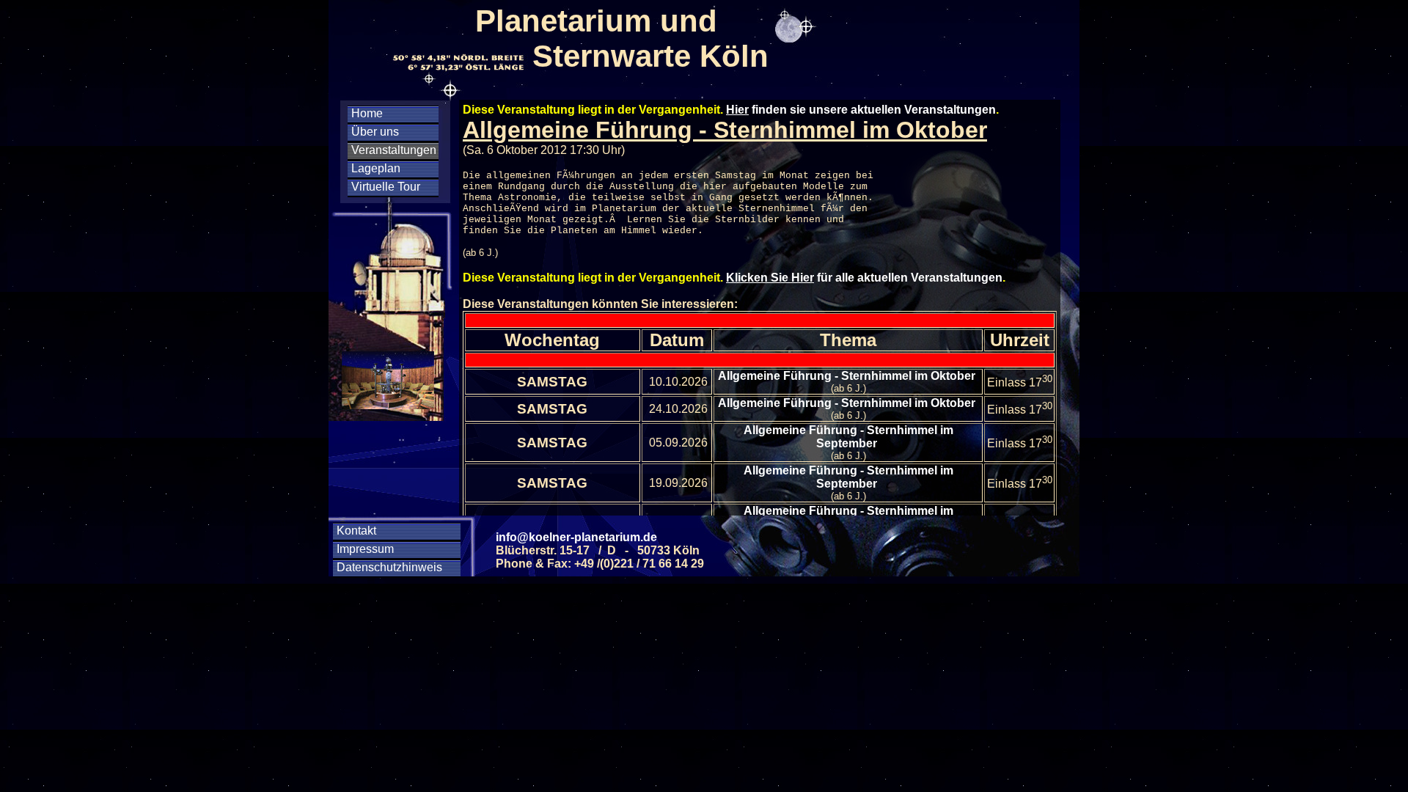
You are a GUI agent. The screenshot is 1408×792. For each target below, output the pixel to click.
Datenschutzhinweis (389, 567)
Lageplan (375, 168)
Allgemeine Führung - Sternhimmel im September (848, 437)
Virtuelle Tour (385, 186)
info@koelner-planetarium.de (576, 537)
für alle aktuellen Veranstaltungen (864, 277)
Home (367, 113)
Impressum (365, 549)
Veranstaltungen (393, 150)
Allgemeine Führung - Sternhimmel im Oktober (848, 376)
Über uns (375, 131)
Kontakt (356, 530)
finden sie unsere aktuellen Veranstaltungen (861, 109)
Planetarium (624, 208)
